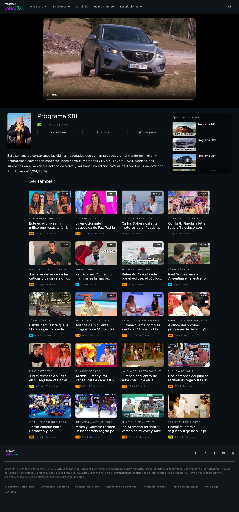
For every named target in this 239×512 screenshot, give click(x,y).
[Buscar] (230, 6)
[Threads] (214, 453)
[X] (233, 453)
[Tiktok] (205, 453)
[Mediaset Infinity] (12, 6)
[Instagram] (223, 453)
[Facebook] (195, 453)
